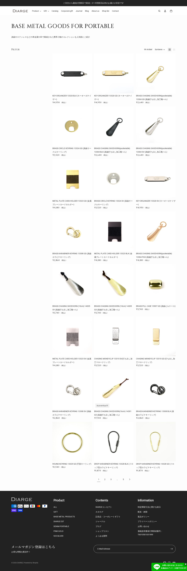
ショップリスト (102, 531)
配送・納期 (142, 512)
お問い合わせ (143, 526)
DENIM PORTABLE (61, 526)
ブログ (98, 526)
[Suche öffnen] (159, 11)
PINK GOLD (58, 531)
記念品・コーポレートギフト (108, 517)
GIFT (56, 512)
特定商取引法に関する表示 (149, 507)
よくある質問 (101, 536)
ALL (55, 507)
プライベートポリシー (147, 521)
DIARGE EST (59, 521)
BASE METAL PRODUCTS (64, 517)
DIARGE (20, 563)
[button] (160, 50)
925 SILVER (58, 536)
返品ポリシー (143, 517)
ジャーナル (100, 521)
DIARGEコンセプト (104, 507)
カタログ (99, 512)
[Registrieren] (171, 549)
